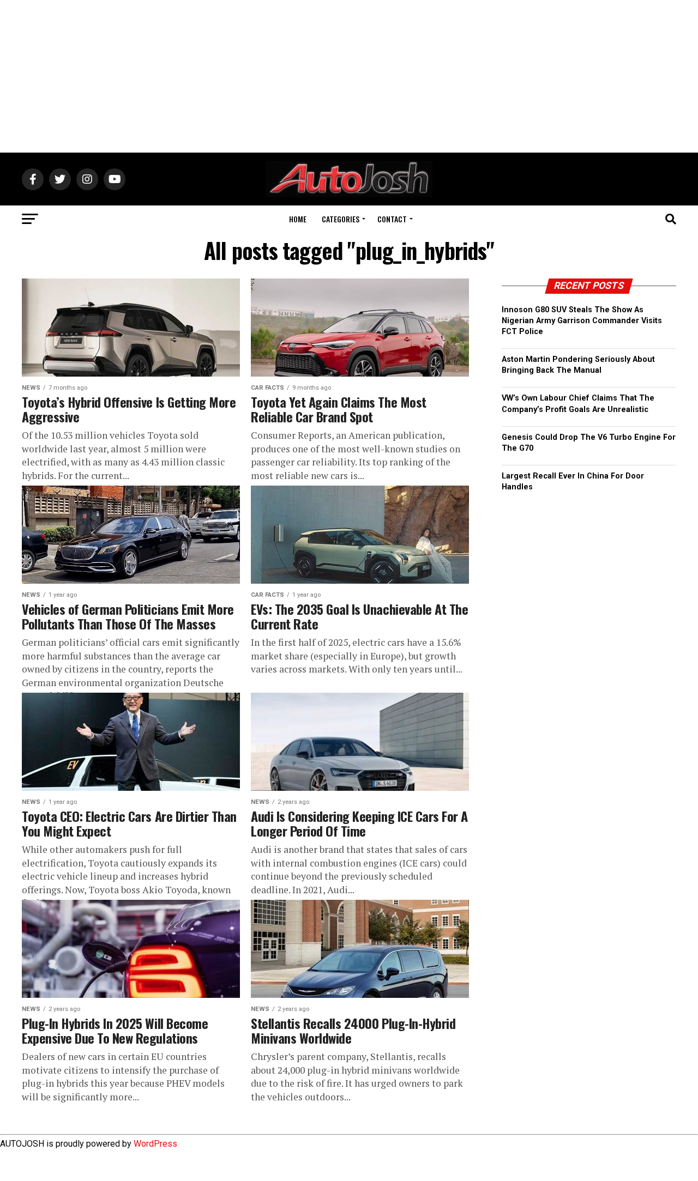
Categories (340, 219)
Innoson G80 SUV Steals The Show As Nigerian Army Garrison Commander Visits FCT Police (582, 320)
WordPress (155, 1143)
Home (297, 219)
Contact (392, 219)
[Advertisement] (349, 76)
